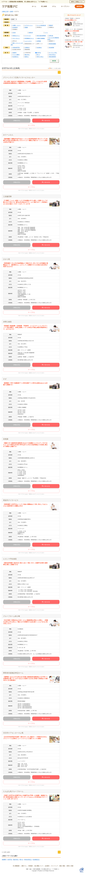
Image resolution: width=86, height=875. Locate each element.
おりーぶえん (8, 135)
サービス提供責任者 (41, 25)
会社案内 (47, 866)
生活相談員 (15, 27)
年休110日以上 (52, 54)
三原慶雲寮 (7, 196)
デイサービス (28, 35)
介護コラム (24, 866)
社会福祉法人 (16, 56)
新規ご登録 (62, 866)
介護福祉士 (27, 47)
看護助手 (51, 25)
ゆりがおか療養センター (71, 20)
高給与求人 (27, 54)
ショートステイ (28, 41)
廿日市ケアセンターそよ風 (13, 733)
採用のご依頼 (70, 866)
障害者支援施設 (52, 43)
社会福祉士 (39, 47)
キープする (31, 125)
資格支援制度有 (52, 56)
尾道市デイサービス (10, 500)
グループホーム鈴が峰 (11, 616)
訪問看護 (39, 41)
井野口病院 (7, 322)
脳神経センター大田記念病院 (72, 30)
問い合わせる (46, 120)
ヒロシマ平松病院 (10, 559)
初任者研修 (51, 47)
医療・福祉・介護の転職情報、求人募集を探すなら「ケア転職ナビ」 (43, 869)
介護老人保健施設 (41, 38)
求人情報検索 (16, 866)
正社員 (14, 32)
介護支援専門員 (16, 47)
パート (46, 32)
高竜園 (5, 439)
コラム (54, 6)
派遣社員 (31, 32)
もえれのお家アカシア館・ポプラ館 (73, 41)
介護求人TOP (5, 11)
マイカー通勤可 (16, 54)
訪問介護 (51, 35)
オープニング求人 (53, 52)
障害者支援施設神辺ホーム (13, 673)
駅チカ (38, 54)
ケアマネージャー (29, 25)
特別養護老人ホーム (29, 38)
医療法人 (27, 56)
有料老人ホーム (16, 35)
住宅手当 (39, 52)
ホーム (34, 6)
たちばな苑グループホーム (13, 791)
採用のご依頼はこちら (77, 1)
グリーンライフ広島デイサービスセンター (19, 77)
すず (5, 379)
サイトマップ (54, 866)
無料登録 (79, 6)
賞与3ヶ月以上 (40, 56)
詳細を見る (16, 120)
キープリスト (65, 6)
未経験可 (15, 52)
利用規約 (30, 866)
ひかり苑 (6, 259)
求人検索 (44, 6)
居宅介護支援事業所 (41, 35)
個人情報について (39, 866)
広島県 (11, 11)
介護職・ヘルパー (17, 25)
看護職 (26, 27)
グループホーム (16, 38)
